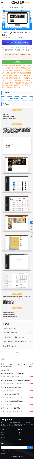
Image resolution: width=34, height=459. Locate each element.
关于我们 (3, 432)
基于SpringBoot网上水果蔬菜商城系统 (12, 401)
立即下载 (17, 62)
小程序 (19, 440)
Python (19, 437)
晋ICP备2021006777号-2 (17, 456)
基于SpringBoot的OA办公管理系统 (11, 387)
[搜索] (5, 2)
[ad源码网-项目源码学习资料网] (17, 2)
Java (14, 37)
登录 (5, 57)
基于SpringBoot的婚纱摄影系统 (10, 394)
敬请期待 (3, 453)
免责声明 (3, 437)
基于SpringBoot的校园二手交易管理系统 (12, 373)
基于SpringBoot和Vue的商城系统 (10, 408)
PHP (19, 435)
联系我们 (3, 435)
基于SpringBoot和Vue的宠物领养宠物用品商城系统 (15, 380)
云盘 (3, 359)
